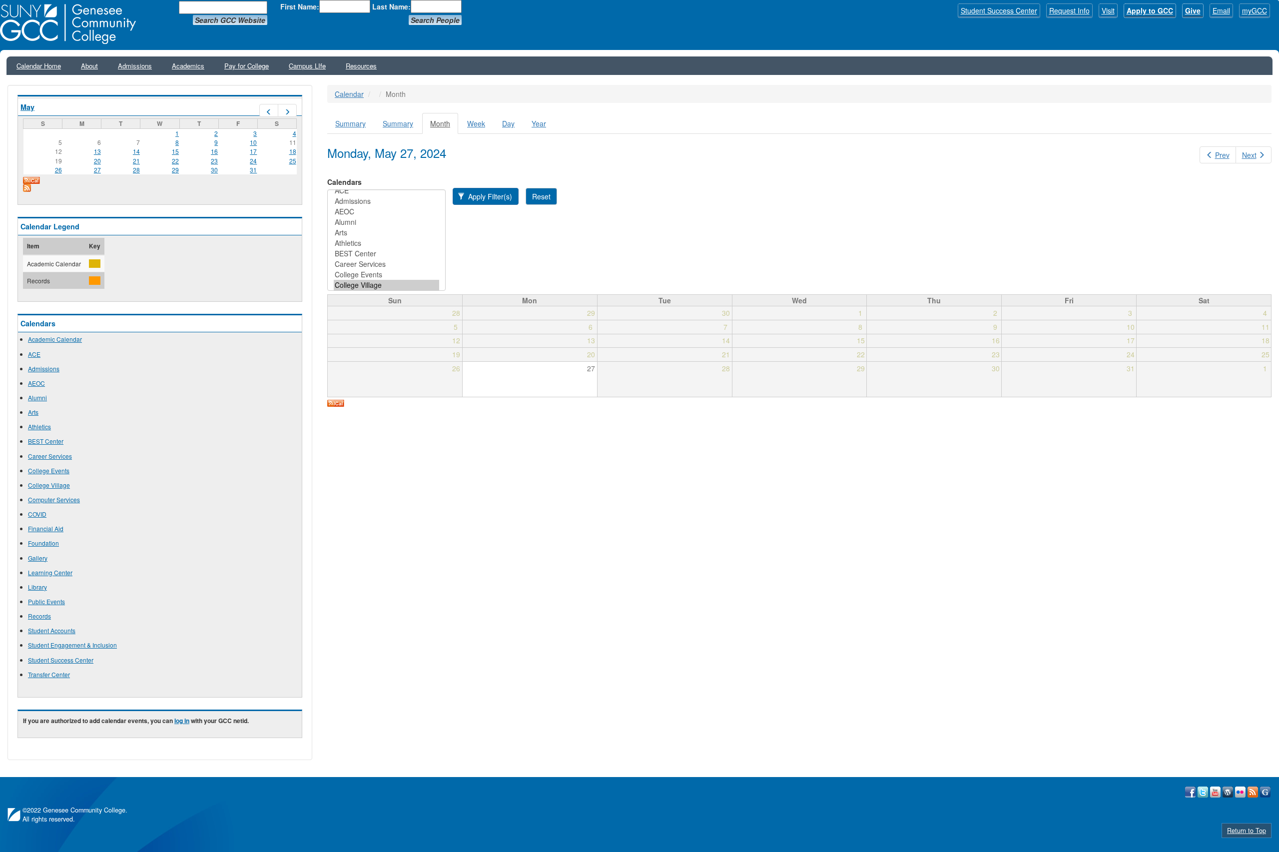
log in (181, 720)
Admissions (135, 65)
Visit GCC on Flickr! (1240, 792)
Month (444, 126)
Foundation (43, 543)
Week (476, 123)
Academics (188, 65)
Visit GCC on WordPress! (1228, 792)
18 (292, 151)
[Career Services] (386, 264)
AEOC (36, 383)
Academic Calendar (55, 339)
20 (97, 160)
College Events (48, 470)
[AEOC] (386, 211)
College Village (49, 485)
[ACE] (386, 190)
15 (175, 151)
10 (253, 142)
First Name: (299, 6)
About (89, 65)
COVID (37, 514)
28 (136, 169)
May (27, 107)
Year (539, 123)
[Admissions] (386, 201)
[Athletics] (386, 243)
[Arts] (386, 232)
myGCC (1254, 10)
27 (97, 169)
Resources (361, 65)
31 (253, 169)
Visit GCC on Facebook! (1190, 792)
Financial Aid (45, 528)
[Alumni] (386, 222)
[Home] (71, 24)
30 (214, 169)
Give (1193, 10)
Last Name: (391, 6)
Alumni (37, 397)
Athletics (39, 426)
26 (58, 169)
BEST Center (45, 441)
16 (214, 151)
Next (1249, 155)
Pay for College (246, 65)
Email (1221, 10)
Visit (1108, 10)
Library (37, 587)
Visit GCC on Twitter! (1203, 792)
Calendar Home (38, 65)
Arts (33, 412)
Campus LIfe (307, 65)
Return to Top (1246, 830)
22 (175, 160)
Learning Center (50, 572)
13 (97, 151)
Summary (350, 123)
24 (253, 160)
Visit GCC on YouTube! (1215, 792)
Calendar (349, 94)
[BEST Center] (386, 253)
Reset (541, 196)
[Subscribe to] (160, 188)
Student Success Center (999, 10)
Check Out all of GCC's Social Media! (1265, 792)
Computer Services (54, 499)
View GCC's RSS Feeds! (1253, 792)
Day (508, 123)
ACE (34, 354)
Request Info (1069, 10)
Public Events (46, 601)
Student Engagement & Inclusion (72, 645)
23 (214, 160)
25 (292, 160)
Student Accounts (51, 630)
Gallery (37, 558)
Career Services (50, 456)
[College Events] (386, 274)
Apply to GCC (1150, 10)
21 (136, 160)
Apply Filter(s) (489, 196)
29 (175, 169)
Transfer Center (49, 674)
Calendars (344, 182)
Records (39, 616)
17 (253, 151)
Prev (1222, 155)
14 (136, 151)
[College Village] (386, 285)
